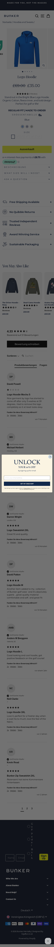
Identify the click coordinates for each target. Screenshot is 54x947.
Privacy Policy (27, 488)
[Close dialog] (50, 456)
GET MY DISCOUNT (27, 484)
